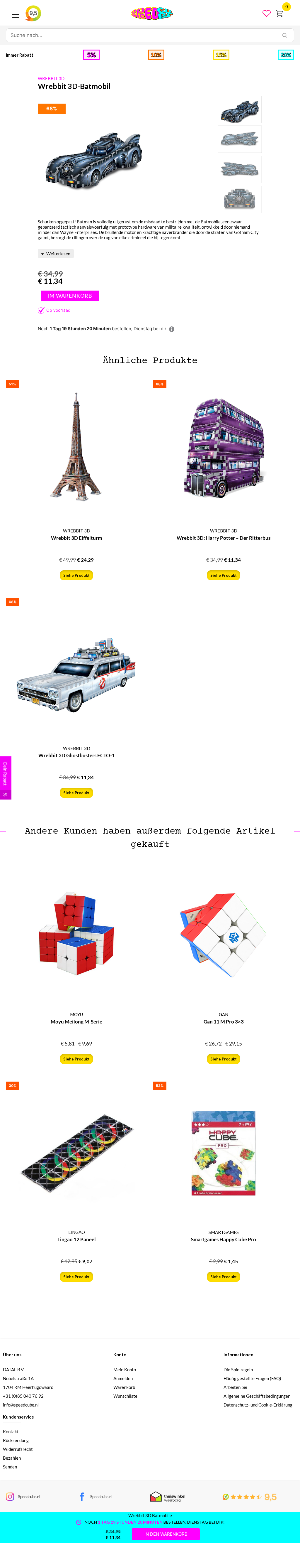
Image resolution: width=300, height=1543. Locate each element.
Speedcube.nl (29, 1496)
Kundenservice (18, 1416)
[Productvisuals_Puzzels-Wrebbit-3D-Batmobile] (94, 154)
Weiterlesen (57, 253)
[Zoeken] (285, 35)
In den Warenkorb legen (70, 296)
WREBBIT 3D (51, 78)
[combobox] (141, 35)
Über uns (12, 1354)
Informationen (238, 1354)
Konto (119, 1354)
